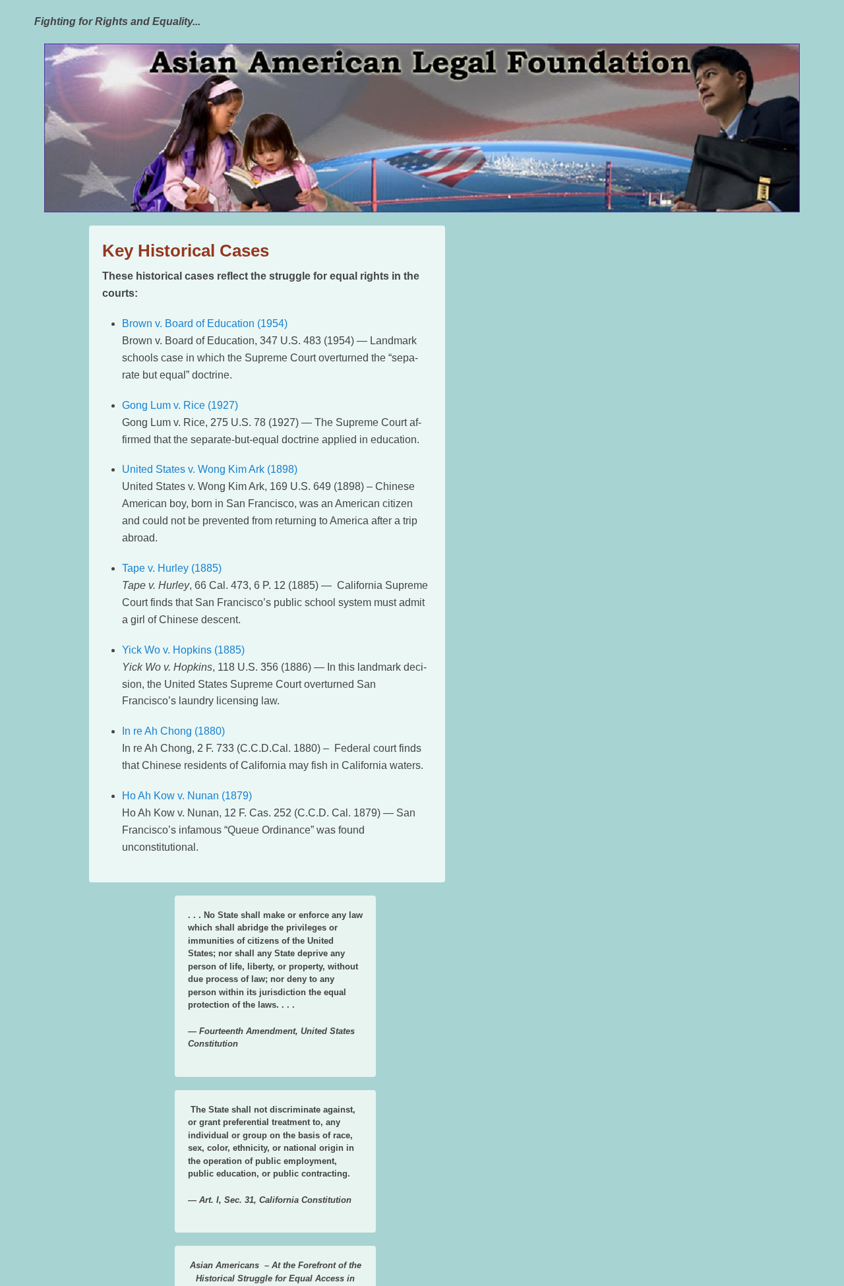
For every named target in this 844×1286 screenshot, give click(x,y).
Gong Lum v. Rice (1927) (180, 405)
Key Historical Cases (185, 250)
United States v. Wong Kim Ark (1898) (209, 469)
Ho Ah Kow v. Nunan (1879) (187, 795)
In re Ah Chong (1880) (173, 731)
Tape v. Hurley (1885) (172, 568)
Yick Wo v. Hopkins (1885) (183, 650)
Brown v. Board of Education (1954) (204, 323)
